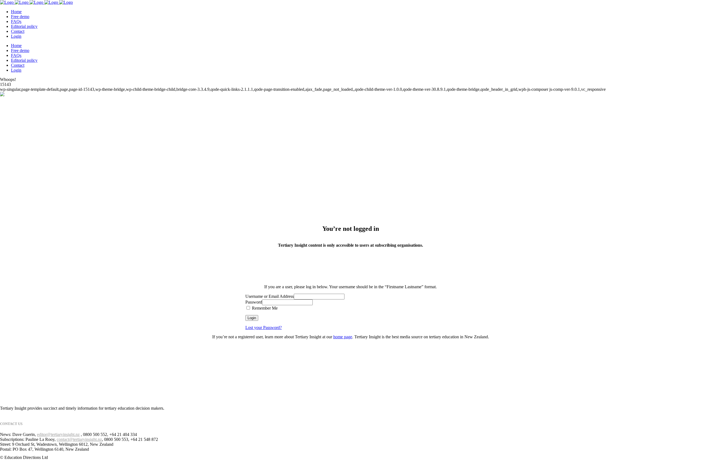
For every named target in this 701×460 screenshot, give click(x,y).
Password (253, 302)
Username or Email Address (269, 296)
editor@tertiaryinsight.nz (58, 434)
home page (342, 336)
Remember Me (264, 308)
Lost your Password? (263, 327)
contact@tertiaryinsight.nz (79, 439)
